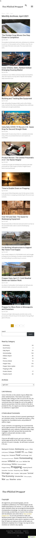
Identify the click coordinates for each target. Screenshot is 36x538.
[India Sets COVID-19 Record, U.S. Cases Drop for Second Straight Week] (18, 118)
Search (4, 331)
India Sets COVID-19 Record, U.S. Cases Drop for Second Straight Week (18, 128)
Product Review (7, 371)
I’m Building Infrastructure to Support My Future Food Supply (17, 248)
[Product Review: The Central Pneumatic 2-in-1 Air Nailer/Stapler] (18, 148)
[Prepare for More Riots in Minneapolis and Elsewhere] (18, 298)
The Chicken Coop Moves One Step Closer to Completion (16, 36)
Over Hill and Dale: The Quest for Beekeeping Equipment (15, 218)
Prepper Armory (6, 467)
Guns (16, 458)
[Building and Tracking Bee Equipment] (18, 89)
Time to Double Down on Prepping (15, 188)
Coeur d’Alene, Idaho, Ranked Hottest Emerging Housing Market (16, 69)
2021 (7, 13)
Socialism (16, 473)
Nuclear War (26, 461)
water (7, 479)
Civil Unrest (5, 452)
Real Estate (10, 470)
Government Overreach (7, 458)
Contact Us (25, 531)
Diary (30, 452)
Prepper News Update (9, 366)
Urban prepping (27, 476)
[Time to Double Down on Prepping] (18, 179)
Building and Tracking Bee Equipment (17, 98)
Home (3, 13)
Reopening (17, 470)
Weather (13, 479)
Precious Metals (7, 361)
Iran (17, 461)
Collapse (11, 452)
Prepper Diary (7, 363)
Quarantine (4, 470)
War (3, 479)
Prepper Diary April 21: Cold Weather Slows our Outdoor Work (16, 279)
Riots (21, 470)
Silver (12, 473)
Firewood (12, 455)
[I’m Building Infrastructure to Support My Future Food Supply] (18, 238)
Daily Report (6, 350)
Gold (30, 455)
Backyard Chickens (8, 449)
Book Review (6, 348)
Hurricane (4, 461)
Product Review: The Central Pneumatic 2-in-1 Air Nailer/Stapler (18, 159)
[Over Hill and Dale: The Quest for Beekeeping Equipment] (18, 208)
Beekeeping (6, 345)
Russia (26, 470)
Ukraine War (19, 476)
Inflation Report (7, 356)
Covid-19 (19, 452)
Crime (26, 452)
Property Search (7, 374)
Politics (5, 358)
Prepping (5, 369)
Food (18, 455)
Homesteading (7, 353)
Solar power (23, 473)
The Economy (8, 476)
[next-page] (23, 325)
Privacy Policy (9, 531)
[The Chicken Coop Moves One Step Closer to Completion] (18, 26)
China (31, 449)
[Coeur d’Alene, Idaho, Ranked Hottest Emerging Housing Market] (18, 59)
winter (19, 479)
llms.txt (27, 533)
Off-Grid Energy (6, 464)
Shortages (6, 473)
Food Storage (24, 455)
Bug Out (27, 449)
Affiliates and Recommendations (15, 533)
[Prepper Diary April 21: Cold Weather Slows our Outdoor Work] (18, 269)
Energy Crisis (5, 455)
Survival (30, 473)
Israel (20, 461)
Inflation (11, 461)
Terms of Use (18, 531)
